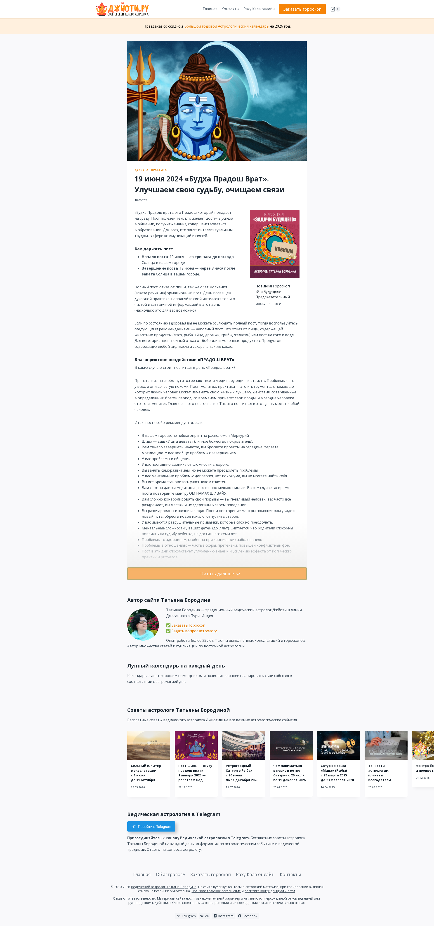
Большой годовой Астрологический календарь (226, 26)
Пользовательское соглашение (216, 891)
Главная (210, 8)
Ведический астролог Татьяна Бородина (163, 887)
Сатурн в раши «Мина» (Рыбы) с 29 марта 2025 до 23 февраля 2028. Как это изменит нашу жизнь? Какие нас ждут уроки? (338, 780)
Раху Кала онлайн (259, 8)
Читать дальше (217, 574)
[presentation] (148, 745)
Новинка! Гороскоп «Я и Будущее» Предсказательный (272, 291)
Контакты (230, 8)
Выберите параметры (275, 314)
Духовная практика (150, 170)
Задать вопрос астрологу (194, 630)
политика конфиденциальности (270, 891)
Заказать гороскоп (302, 9)
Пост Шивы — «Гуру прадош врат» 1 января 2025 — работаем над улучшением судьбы (196, 775)
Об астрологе (170, 874)
